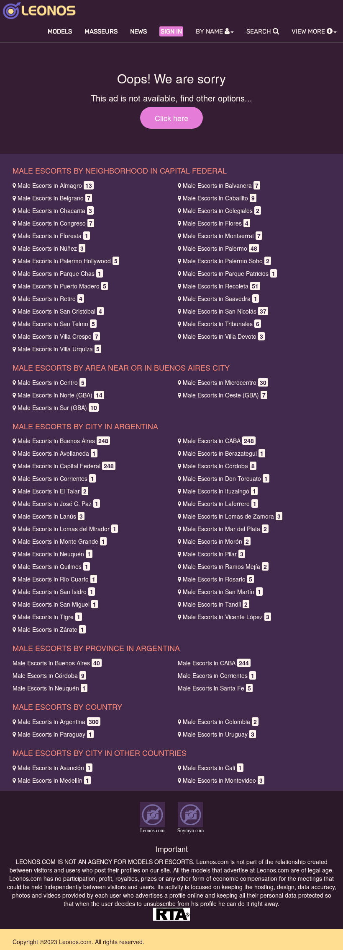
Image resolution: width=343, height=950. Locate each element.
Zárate (51, 629)
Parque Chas (59, 273)
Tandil (215, 604)
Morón (216, 541)
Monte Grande (61, 541)
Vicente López (226, 617)
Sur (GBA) (57, 407)
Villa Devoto (223, 336)
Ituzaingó (219, 491)
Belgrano (54, 198)
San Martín (222, 591)
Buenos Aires (63, 440)
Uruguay (218, 734)
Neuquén (54, 554)
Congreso (55, 223)
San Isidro (55, 591)
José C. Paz (58, 503)
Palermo (220, 248)
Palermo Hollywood (68, 261)
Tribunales (221, 323)
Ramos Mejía (225, 566)
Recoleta (221, 286)
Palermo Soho (226, 261)
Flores (215, 223)
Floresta (53, 235)
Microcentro (224, 382)
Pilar (213, 554)
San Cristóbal (60, 311)
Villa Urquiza (59, 349)
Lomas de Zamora (232, 516)
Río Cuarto (56, 579)
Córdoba (219, 466)
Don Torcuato (225, 478)
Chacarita (55, 210)
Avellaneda (57, 453)
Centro (51, 382)
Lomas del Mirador (67, 528)
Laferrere (219, 503)
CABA (218, 440)
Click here (171, 117)
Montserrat (222, 235)
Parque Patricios (229, 273)
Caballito (219, 198)
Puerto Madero (62, 286)
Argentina (58, 721)
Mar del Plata (225, 528)
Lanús (50, 516)
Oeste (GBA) (224, 395)
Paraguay (55, 734)
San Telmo (56, 323)
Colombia (220, 721)
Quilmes (53, 566)
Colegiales (221, 210)
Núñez (51, 248)
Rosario (217, 579)
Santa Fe (214, 688)
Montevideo (223, 780)
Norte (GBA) (60, 395)
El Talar (52, 491)
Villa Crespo (58, 336)
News (138, 31)
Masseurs (101, 31)
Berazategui (223, 453)
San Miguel (57, 604)
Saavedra (220, 298)
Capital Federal (66, 466)
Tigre (49, 617)
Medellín (53, 780)
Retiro (50, 298)
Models (60, 31)
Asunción (54, 767)
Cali (212, 767)
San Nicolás (224, 311)
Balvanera (221, 185)
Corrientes (56, 478)
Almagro (55, 185)
